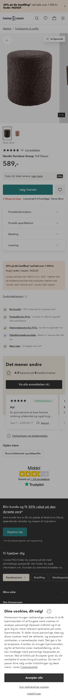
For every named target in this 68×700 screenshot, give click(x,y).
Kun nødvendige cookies (34, 687)
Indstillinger (34, 693)
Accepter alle (34, 677)
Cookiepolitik (29, 667)
